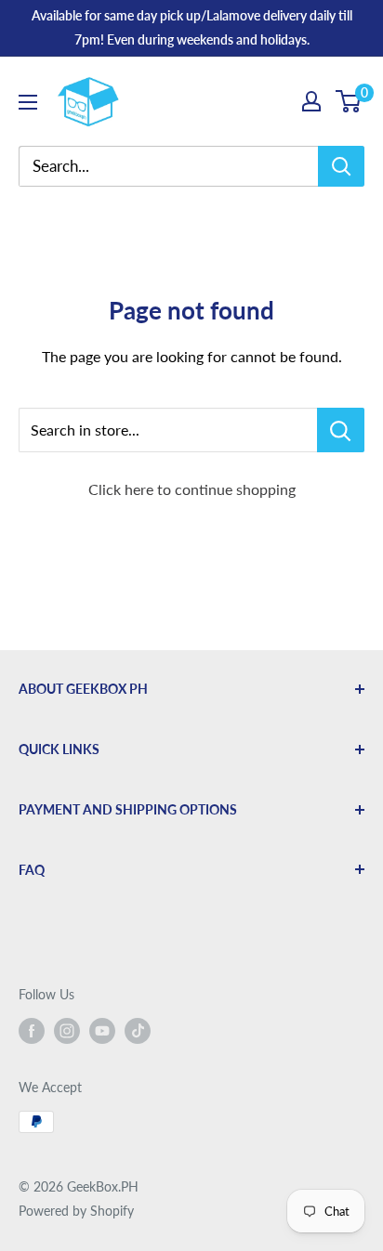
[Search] (341, 166)
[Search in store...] (340, 430)
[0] (349, 101)
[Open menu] (28, 102)
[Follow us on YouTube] (102, 1031)
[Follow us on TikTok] (138, 1031)
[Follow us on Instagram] (67, 1031)
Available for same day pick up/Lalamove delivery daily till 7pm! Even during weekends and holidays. (192, 27)
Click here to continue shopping (192, 489)
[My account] (311, 101)
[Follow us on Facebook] (32, 1031)
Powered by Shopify (76, 1210)
